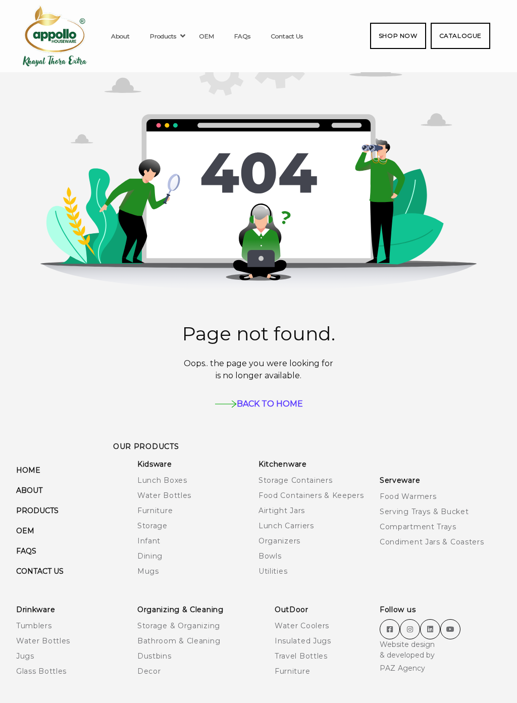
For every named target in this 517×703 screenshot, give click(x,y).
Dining (150, 556)
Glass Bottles (41, 671)
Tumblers (34, 625)
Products (37, 510)
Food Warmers (408, 496)
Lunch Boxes (162, 480)
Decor (149, 671)
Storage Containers (295, 480)
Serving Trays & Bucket (424, 511)
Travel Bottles (301, 656)
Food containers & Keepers (311, 495)
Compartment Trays (418, 526)
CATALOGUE (460, 35)
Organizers (279, 540)
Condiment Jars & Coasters (432, 541)
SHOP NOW (398, 35)
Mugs (148, 571)
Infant (149, 540)
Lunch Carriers (286, 525)
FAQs (26, 551)
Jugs (25, 656)
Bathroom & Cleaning (178, 640)
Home (28, 470)
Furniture (155, 510)
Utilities (272, 571)
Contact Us (40, 571)
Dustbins (154, 656)
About (29, 490)
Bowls (270, 556)
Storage (152, 525)
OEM (25, 530)
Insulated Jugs (303, 640)
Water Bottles (164, 495)
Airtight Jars (281, 510)
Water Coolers (302, 625)
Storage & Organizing (178, 625)
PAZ (388, 668)
